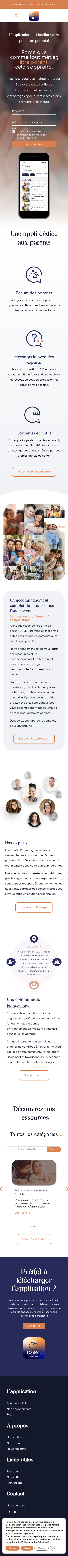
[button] (31, 1226)
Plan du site (14, 1482)
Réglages (41, 1548)
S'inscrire (34, 1326)
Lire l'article (22, 1208)
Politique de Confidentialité (35, 1542)
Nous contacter (17, 1505)
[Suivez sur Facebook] (9, 1511)
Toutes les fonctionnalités (34, 472)
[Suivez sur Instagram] (15, 1511)
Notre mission (34, 1075)
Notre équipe (15, 1443)
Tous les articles (34, 1239)
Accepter (12, 1548)
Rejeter (27, 1548)
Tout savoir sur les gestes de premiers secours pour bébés (30, 1199)
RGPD (15, 128)
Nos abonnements (19, 1409)
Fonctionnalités (17, 1403)
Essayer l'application (34, 738)
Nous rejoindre (16, 1448)
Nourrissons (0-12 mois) (28, 1190)
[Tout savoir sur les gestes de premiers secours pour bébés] (34, 1173)
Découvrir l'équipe (34, 907)
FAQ (9, 1414)
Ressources (14, 1471)
